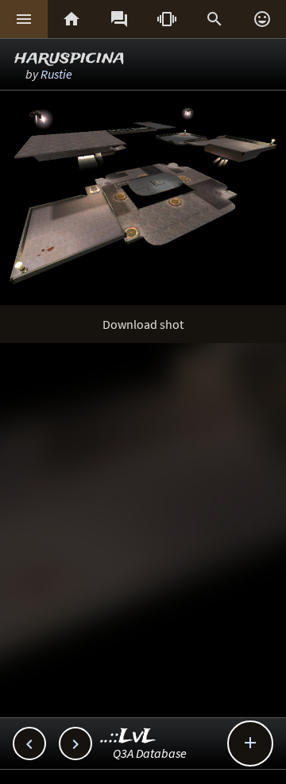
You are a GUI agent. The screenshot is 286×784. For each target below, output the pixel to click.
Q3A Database (150, 753)
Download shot (143, 324)
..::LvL (128, 737)
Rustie (56, 74)
